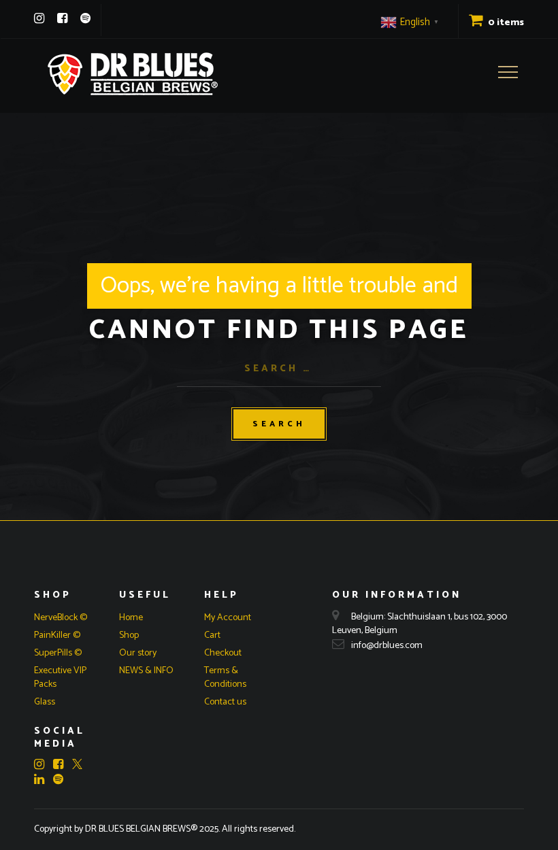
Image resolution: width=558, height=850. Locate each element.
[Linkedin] (42, 779)
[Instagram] (39, 18)
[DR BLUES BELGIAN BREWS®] (133, 73)
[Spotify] (85, 18)
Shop (129, 635)
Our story (138, 653)
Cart (212, 635)
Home (131, 618)
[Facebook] (62, 18)
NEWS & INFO (146, 671)
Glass (44, 702)
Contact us (225, 702)
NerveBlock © (60, 618)
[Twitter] (77, 766)
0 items (505, 23)
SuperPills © (58, 653)
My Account (227, 618)
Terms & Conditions (225, 677)
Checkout (223, 653)
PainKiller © (57, 635)
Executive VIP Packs (60, 677)
